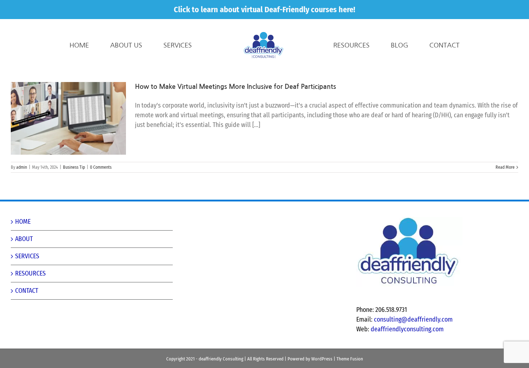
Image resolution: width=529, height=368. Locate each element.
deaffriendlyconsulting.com (407, 329)
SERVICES (27, 256)
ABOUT (24, 239)
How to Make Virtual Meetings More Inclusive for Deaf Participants (235, 86)
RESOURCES (30, 273)
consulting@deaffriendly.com (413, 319)
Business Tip (74, 167)
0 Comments (101, 167)
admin (21, 167)
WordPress (322, 359)
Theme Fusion (349, 359)
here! (347, 9)
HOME (23, 222)
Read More (505, 167)
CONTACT (26, 291)
